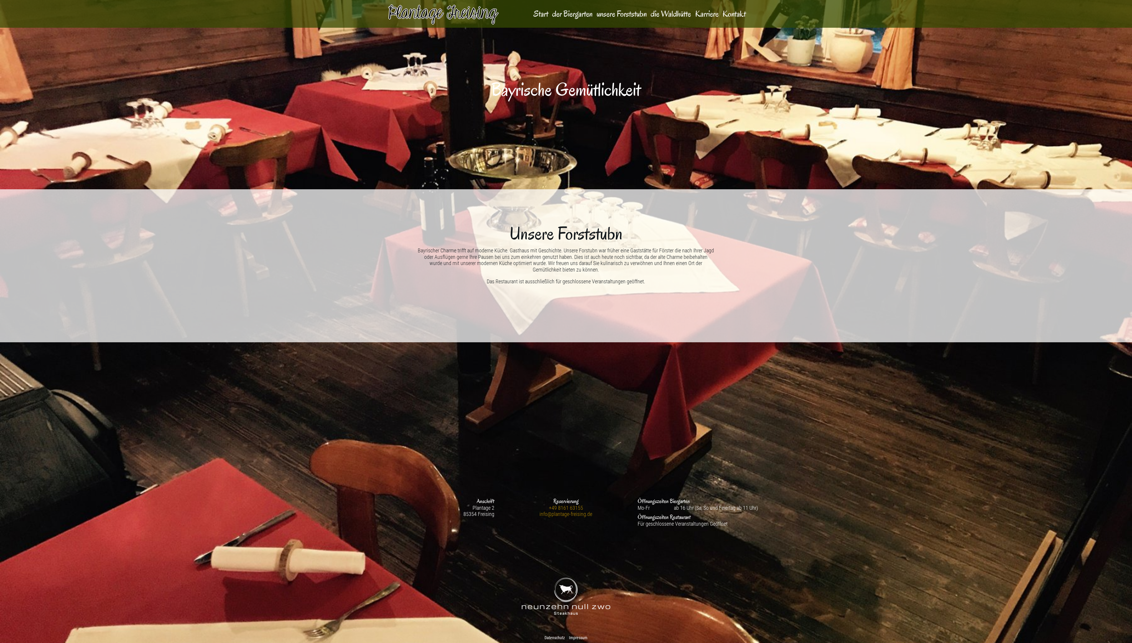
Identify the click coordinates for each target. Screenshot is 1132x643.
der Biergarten (572, 14)
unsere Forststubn (622, 14)
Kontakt (734, 14)
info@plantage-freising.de (565, 514)
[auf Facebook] (566, 538)
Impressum (578, 637)
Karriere (707, 14)
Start (541, 14)
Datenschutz (554, 637)
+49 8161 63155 (566, 508)
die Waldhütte (671, 14)
